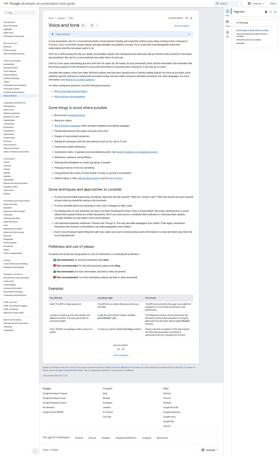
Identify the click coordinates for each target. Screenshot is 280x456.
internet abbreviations (89, 178)
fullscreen (270, 12)
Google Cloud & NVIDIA (53, 412)
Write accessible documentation (70, 91)
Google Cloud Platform (126, 438)
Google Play (168, 421)
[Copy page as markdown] (92, 25)
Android (167, 393)
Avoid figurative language (67, 125)
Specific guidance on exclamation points (137, 152)
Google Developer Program (55, 393)
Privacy (54, 450)
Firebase (167, 403)
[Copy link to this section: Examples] (66, 289)
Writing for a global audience (80, 79)
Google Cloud (169, 417)
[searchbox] (20, 12)
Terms (46, 450)
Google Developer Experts (54, 403)
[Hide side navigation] (35, 451)
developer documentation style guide (48, 4)
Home (51, 18)
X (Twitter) (108, 412)
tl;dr (111, 178)
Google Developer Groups (54, 398)
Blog (105, 393)
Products (61, 18)
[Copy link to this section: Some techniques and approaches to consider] (125, 189)
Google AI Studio (170, 407)
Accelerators (49, 407)
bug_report (266, 12)
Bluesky (106, 398)
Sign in (273, 3)
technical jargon (77, 115)
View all (166, 426)
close (275, 12)
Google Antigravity (171, 412)
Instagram (107, 403)
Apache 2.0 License (183, 367)
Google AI (146, 438)
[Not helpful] (191, 18)
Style (71, 18)
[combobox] (228, 3)
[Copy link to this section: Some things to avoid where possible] (110, 108)
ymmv (119, 178)
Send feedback (182, 25)
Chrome (167, 398)
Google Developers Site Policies (69, 370)
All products (162, 438)
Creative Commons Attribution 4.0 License (121, 367)
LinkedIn (107, 407)
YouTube (107, 417)
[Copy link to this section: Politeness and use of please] (96, 247)
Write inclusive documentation (69, 96)
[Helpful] (186, 18)
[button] (121, 34)
